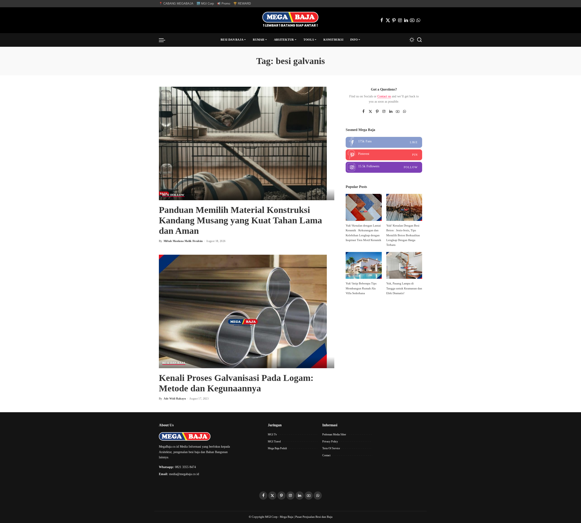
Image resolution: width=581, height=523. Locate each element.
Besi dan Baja (173, 363)
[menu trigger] (164, 40)
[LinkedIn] (406, 20)
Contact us (384, 96)
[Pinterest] (394, 20)
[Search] (419, 40)
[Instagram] (400, 20)
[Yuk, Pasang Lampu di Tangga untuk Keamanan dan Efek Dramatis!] (404, 265)
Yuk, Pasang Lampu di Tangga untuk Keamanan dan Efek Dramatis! (404, 288)
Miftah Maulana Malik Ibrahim (183, 241)
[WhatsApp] (418, 20)
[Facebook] (381, 20)
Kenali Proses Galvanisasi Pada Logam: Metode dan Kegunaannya (236, 383)
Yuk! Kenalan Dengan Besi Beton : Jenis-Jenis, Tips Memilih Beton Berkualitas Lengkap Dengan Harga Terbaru (403, 235)
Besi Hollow (173, 195)
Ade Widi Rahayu (175, 398)
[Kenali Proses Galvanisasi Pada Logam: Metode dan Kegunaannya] (243, 311)
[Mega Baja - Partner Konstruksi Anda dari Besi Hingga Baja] (290, 20)
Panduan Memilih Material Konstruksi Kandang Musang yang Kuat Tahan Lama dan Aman (240, 220)
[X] (388, 20)
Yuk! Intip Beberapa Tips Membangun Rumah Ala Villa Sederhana (361, 288)
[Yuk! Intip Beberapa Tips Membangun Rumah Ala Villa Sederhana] (364, 265)
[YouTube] (412, 20)
